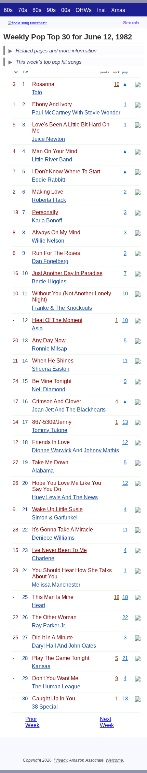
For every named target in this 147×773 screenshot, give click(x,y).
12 (125, 442)
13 (125, 422)
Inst (101, 10)
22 (125, 617)
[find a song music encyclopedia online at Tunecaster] (37, 24)
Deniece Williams (53, 538)
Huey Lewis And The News (65, 497)
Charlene (43, 558)
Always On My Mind (56, 232)
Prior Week (32, 722)
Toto (37, 92)
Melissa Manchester (56, 585)
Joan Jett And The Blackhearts (69, 410)
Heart (38, 605)
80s (36, 10)
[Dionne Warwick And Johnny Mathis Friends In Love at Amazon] (138, 442)
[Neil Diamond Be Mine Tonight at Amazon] (138, 381)
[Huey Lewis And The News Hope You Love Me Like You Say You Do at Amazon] (138, 483)
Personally (45, 212)
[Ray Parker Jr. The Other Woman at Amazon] (138, 617)
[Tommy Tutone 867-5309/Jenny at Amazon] (138, 422)
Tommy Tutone (49, 430)
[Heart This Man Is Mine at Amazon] (138, 597)
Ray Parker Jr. (49, 625)
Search (131, 22)
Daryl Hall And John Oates (64, 646)
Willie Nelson (48, 241)
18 (116, 597)
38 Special (45, 707)
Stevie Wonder (102, 112)
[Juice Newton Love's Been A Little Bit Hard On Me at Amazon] (138, 124)
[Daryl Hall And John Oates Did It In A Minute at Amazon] (138, 637)
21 (125, 658)
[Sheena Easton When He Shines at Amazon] (138, 361)
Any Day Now (49, 340)
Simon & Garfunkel (55, 517)
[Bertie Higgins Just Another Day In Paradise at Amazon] (138, 273)
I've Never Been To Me (59, 550)
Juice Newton (48, 139)
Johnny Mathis (101, 450)
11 (125, 361)
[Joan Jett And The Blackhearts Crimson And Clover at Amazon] (138, 401)
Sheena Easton (50, 369)
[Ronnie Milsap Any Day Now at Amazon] (138, 340)
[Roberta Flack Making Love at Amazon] (138, 192)
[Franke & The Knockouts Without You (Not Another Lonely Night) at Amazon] (138, 293)
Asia (37, 328)
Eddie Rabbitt (48, 180)
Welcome (114, 760)
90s (51, 10)
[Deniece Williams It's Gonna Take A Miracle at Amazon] (138, 529)
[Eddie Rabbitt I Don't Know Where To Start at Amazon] (138, 171)
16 (116, 84)
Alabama (43, 471)
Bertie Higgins (49, 281)
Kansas (41, 666)
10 (125, 293)
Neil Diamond (48, 389)
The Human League (56, 686)
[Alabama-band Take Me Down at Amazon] (138, 462)
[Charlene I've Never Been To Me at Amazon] (138, 550)
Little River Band (52, 159)
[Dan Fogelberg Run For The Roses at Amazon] (138, 253)
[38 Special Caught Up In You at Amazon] (138, 698)
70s (22, 10)
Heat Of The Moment (57, 320)
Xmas (118, 10)
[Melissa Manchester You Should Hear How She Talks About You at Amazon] (138, 570)
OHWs (84, 10)
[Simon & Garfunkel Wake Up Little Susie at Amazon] (138, 509)
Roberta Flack (49, 200)
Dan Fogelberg (50, 261)
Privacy (60, 760)
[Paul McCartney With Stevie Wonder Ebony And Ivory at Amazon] (138, 104)
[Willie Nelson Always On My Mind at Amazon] (138, 232)
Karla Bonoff (47, 220)
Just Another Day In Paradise (67, 273)
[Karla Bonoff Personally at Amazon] (138, 212)
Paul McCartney (51, 112)
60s (8, 10)
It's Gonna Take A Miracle (62, 529)
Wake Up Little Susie (57, 509)
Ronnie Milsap (49, 349)
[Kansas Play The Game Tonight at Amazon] (138, 658)
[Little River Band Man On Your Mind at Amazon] (138, 151)
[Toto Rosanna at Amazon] (138, 84)
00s (65, 10)
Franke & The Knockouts (62, 308)
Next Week (107, 722)
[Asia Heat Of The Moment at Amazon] (138, 320)
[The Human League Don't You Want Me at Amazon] (138, 678)
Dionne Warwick (51, 450)
